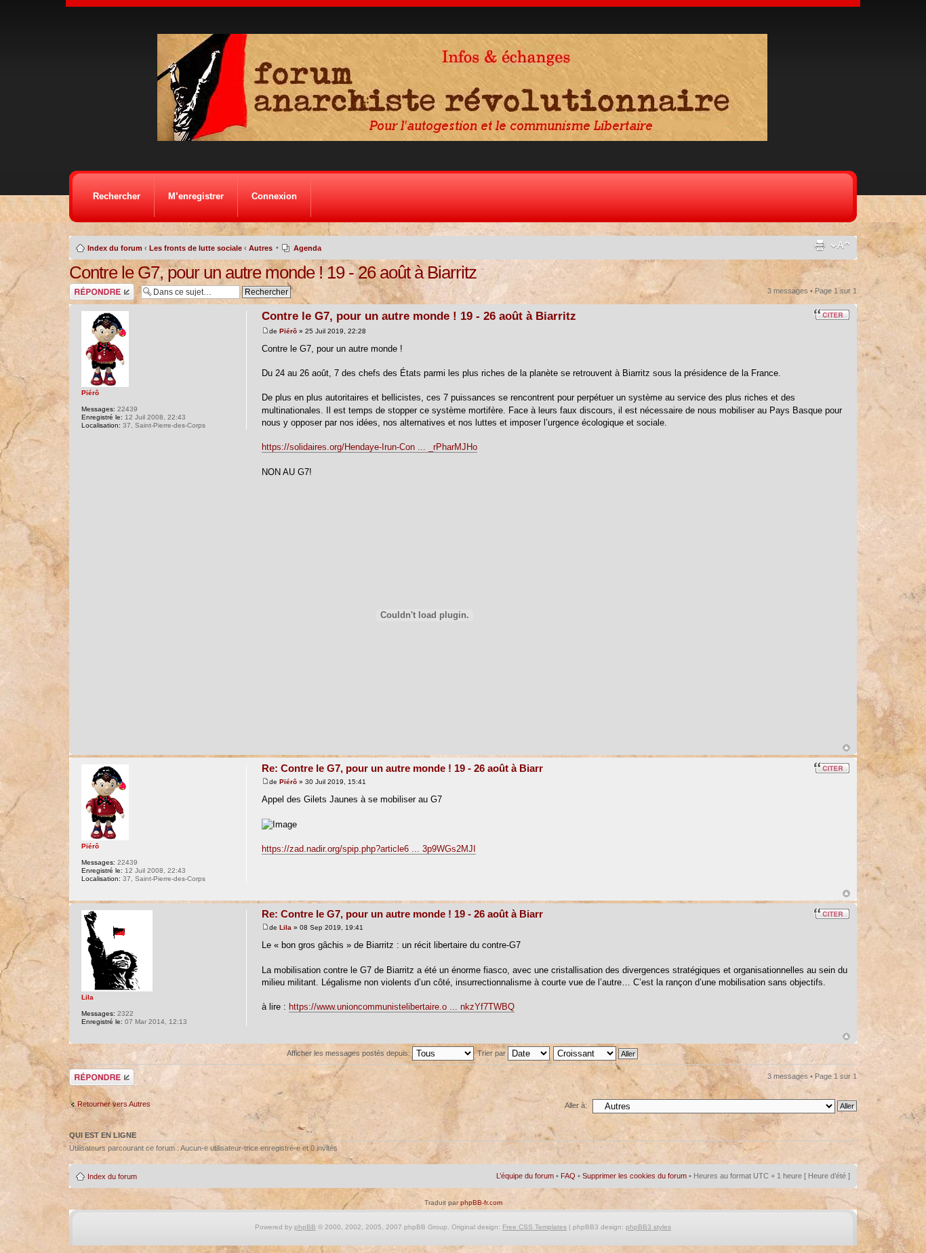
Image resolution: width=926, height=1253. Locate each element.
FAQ (568, 1176)
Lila (285, 927)
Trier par (492, 1053)
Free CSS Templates (534, 1227)
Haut (846, 748)
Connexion (274, 196)
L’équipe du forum (525, 1176)
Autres (261, 248)
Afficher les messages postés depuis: (349, 1053)
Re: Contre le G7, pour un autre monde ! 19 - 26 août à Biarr (402, 768)
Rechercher (116, 196)
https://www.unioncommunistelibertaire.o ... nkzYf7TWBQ (402, 1007)
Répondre (85, 287)
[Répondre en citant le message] (831, 314)
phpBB (305, 1227)
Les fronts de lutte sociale (195, 248)
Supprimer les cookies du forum (634, 1176)
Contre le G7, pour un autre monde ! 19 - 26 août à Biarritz (273, 272)
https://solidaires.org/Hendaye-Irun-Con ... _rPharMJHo (369, 447)
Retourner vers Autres (113, 1104)
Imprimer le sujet (819, 245)
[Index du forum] (466, 137)
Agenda (307, 248)
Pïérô (288, 331)
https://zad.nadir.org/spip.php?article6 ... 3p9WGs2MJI (369, 849)
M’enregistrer (196, 196)
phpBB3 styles (648, 1227)
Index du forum (114, 248)
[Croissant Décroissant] (596, 1053)
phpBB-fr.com (481, 1202)
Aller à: (576, 1105)
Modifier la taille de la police (840, 245)
